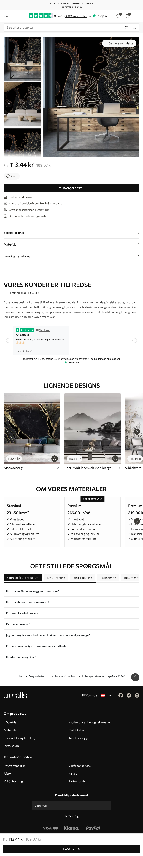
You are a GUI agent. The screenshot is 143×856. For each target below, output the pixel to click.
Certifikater (76, 730)
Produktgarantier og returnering (90, 722)
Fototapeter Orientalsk (63, 676)
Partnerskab (77, 781)
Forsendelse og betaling (19, 738)
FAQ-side (10, 722)
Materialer (11, 730)
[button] (133, 97)
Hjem (21, 676)
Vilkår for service (80, 765)
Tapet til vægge (79, 738)
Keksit (73, 773)
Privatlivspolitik (14, 765)
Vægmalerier (36, 676)
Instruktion (11, 745)
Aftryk (8, 773)
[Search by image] (127, 27)
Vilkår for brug (13, 781)
